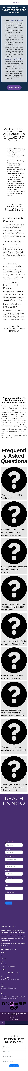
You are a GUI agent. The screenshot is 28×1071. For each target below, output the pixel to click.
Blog (2, 955)
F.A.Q (3, 969)
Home (3, 952)
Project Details (9, 892)
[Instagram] (12, 1004)
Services (4, 964)
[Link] (16, 1008)
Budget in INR (9, 878)
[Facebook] (3, 1004)
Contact (3, 958)
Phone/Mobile (9, 856)
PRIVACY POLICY (14, 1019)
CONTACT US (14, 1066)
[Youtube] (16, 1004)
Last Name (8, 849)
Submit (8, 903)
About (3, 961)
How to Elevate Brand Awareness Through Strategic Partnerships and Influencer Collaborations (13, 938)
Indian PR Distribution (17, 20)
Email (7, 863)
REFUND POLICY (14, 1017)
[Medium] (20, 1004)
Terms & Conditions (8, 967)
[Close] (2, 1023)
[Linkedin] (24, 1004)
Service (7, 870)
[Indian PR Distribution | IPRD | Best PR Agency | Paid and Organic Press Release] (3, 2)
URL (6, 885)
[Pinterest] (12, 1008)
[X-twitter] (7, 1004)
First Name (8, 842)
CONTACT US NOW (14, 87)
